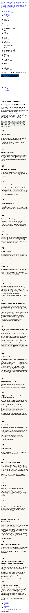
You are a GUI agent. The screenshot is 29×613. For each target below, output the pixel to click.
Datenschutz (6, 603)
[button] (5, 25)
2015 (20, 124)
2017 (24, 124)
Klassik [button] (5, 29)
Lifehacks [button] (6, 53)
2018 (2, 126)
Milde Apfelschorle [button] (8, 45)
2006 (6, 124)
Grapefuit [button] (6, 41)
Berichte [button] (6, 63)
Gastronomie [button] (7, 19)
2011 (16, 124)
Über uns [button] (6, 65)
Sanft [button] (5, 32)
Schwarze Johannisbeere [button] (9, 43)
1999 (20, 123)
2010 (13, 124)
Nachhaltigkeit (7, 15)
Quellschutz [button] (6, 59)
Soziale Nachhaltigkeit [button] (9, 62)
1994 (16, 123)
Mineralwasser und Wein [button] (9, 50)
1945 (13, 121)
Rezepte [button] (5, 54)
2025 (9, 126)
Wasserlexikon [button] (7, 56)
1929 (9, 121)
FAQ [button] (5, 23)
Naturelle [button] (6, 33)
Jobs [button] (5, 67)
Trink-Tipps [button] (6, 55)
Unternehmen (7, 16)
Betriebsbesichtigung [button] (8, 69)
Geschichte (6, 90)
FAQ (5, 604)
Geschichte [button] (6, 68)
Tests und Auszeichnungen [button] (10, 49)
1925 (6, 121)
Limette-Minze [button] (7, 40)
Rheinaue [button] (6, 47)
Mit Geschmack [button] (7, 36)
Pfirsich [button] (5, 38)
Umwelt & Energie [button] (8, 60)
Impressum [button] (6, 20)
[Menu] (1, 9)
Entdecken (6, 14)
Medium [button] (6, 30)
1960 (20, 121)
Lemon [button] (5, 37)
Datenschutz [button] (6, 22)
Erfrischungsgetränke (9, 13)
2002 (24, 123)
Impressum (6, 602)
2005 (2, 124)
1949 (16, 121)
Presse (5, 607)
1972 (2, 123)
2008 (9, 124)
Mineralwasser (7, 11)
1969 (24, 121)
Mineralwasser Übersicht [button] (9, 28)
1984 (13, 123)
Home (5, 87)
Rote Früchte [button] (7, 42)
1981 (9, 123)
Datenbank (6, 606)
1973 (6, 123)
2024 (6, 126)
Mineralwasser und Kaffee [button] (10, 51)
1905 (2, 121)
